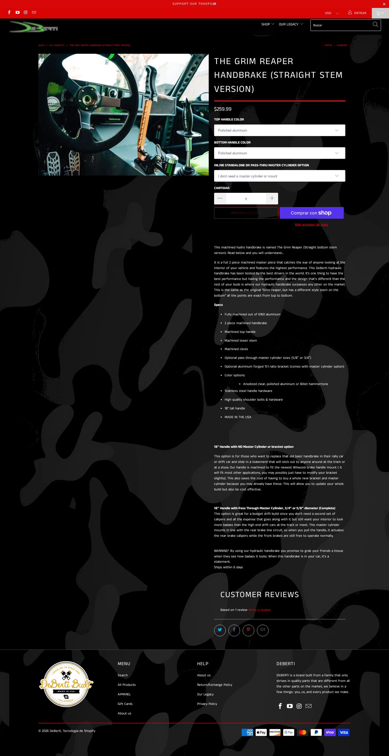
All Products (127, 684)
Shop (266, 24)
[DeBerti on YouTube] (17, 13)
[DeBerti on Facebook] (9, 13)
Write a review (259, 609)
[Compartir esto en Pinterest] (248, 630)
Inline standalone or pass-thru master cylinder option (261, 165)
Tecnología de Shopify (79, 730)
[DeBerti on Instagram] (25, 13)
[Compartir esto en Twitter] (220, 630)
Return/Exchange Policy (214, 684)
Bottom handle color (232, 142)
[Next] (199, 115)
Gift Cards (125, 703)
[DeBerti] (33, 27)
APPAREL (124, 694)
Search (123, 675)
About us (124, 713)
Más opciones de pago (311, 224)
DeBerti (55, 730)
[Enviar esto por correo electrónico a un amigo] (263, 630)
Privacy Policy (207, 703)
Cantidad (221, 188)
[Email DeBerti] (33, 13)
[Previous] (47, 115)
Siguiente (342, 45)
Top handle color (229, 119)
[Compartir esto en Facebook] (234, 630)
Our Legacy (289, 24)
